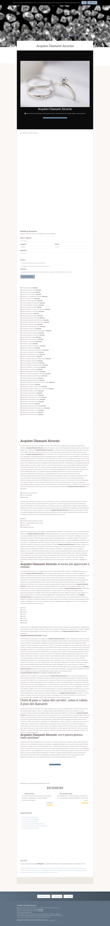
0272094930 (40, 910)
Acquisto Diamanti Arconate (31, 828)
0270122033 (40, 909)
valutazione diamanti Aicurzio (28, 868)
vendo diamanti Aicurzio (33, 872)
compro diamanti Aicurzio (45, 868)
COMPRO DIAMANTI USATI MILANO (47, 913)
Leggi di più (92, 2)
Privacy (23, 260)
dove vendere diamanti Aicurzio (63, 870)
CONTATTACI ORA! (55, 764)
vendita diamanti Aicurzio (46, 870)
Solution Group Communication (48, 920)
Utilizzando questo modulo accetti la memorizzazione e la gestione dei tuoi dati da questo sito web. (47, 272)
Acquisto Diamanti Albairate (31, 819)
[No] (108, 2)
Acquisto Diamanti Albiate (30, 821)
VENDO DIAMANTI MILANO (22, 913)
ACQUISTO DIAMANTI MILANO (31, 915)
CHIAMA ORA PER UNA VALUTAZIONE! (55, 118)
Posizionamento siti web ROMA (34, 920)
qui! (49, 266)
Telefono (23, 244)
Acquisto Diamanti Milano (30, 817)
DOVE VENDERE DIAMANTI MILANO (42, 917)
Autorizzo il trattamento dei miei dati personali (33, 263)
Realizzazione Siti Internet (22, 920)
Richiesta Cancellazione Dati (31, 919)
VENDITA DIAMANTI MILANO (34, 913)
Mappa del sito (41, 919)
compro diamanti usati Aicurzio (29, 870)
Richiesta (23, 250)
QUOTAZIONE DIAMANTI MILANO (27, 917)
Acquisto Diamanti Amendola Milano (33, 823)
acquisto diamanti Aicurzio (61, 868)
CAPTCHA (23, 269)
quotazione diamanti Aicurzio (48, 872)
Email (57, 244)
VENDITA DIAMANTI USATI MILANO (45, 915)
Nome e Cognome (26, 238)
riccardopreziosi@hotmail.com (26, 912)
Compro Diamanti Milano (27, 864)
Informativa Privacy (21, 919)
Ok (84, 2)
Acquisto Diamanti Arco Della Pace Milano (35, 826)
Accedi (45, 919)
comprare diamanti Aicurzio (78, 868)
